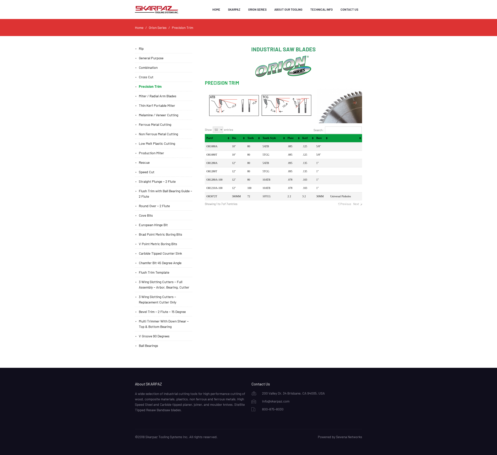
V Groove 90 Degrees (154, 336)
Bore (319, 138)
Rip (141, 48)
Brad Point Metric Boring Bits (160, 234)
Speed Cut (146, 172)
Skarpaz (234, 9)
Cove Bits (146, 215)
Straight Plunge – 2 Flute (157, 181)
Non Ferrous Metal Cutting (158, 134)
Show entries (219, 129)
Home (216, 9)
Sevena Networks (349, 437)
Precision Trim (150, 86)
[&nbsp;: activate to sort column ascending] (345, 138)
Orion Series (257, 9)
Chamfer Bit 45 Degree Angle (160, 263)
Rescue (144, 162)
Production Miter (151, 153)
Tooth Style (269, 138)
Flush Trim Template (154, 272)
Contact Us (349, 9)
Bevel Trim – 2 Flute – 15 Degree (162, 311)
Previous (345, 204)
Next (356, 204)
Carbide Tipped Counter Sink (160, 253)
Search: (319, 130)
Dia (234, 138)
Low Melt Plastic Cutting (157, 143)
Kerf (305, 138)
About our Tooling (288, 9)
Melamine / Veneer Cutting (158, 115)
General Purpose (151, 58)
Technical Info (321, 9)
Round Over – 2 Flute (154, 206)
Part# (209, 138)
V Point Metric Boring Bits (158, 244)
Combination (148, 67)
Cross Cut (146, 77)
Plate (291, 138)
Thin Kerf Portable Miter (157, 105)
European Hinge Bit (153, 225)
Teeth (250, 138)
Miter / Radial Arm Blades (157, 96)
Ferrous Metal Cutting (155, 124)
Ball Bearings (148, 345)
